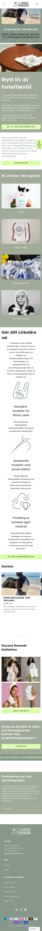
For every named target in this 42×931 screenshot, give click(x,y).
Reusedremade (19, 926)
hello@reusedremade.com (14, 853)
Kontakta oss (21, 163)
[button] (4, 4)
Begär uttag (8, 901)
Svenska (33, 929)
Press (6, 870)
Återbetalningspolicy (11, 896)
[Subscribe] (37, 808)
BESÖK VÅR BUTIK (21, 711)
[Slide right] (25, 636)
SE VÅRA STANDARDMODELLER (21, 556)
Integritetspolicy (10, 882)
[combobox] (34, 929)
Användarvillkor (9, 887)
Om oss (7, 865)
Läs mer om (21, 746)
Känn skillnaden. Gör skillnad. (17, 599)
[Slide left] (16, 636)
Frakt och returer (10, 892)
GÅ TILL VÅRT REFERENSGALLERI (21, 127)
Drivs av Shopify (29, 926)
